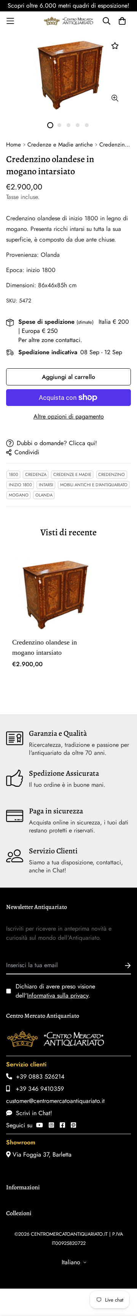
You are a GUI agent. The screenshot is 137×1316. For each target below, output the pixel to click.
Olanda (44, 495)
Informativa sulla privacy (57, 995)
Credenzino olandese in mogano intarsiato (44, 647)
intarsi (46, 485)
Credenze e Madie (72, 474)
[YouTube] (39, 1125)
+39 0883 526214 (38, 1076)
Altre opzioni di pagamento (68, 416)
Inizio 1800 (20, 485)
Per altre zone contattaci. (50, 340)
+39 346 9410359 (37, 1088)
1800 (13, 474)
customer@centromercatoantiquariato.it (55, 1100)
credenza (35, 474)
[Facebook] (62, 1125)
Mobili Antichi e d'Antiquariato (93, 485)
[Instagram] (51, 1125)
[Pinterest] (73, 1125)
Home (13, 144)
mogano (19, 495)
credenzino (111, 474)
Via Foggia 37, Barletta (41, 1154)
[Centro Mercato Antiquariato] (68, 21)
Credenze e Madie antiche (60, 144)
